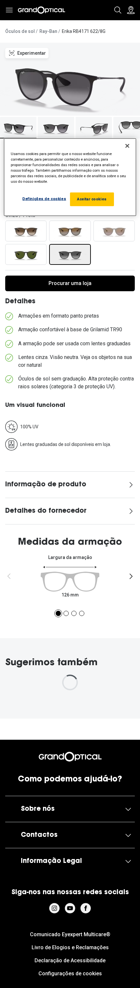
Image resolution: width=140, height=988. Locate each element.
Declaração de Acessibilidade (70, 960)
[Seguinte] (131, 576)
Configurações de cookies (70, 973)
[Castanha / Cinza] (114, 231)
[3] (74, 613)
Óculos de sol (20, 31)
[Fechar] (127, 146)
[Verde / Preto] (26, 254)
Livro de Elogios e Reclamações (70, 947)
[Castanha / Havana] (26, 231)
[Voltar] (9, 576)
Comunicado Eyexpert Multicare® (70, 934)
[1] (58, 613)
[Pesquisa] (118, 10)
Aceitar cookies (92, 199)
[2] (66, 613)
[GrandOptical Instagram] (54, 908)
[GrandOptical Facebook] (85, 908)
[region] (70, 177)
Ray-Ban (48, 31)
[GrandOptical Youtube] (70, 908)
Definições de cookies (44, 198)
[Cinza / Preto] (70, 254)
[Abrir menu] (9, 10)
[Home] (41, 10)
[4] (81, 613)
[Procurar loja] (131, 10)
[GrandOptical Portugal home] (70, 757)
